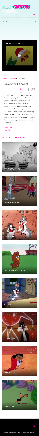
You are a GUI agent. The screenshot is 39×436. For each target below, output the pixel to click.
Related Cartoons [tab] (14, 137)
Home (5, 78)
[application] (19, 55)
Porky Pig (7, 130)
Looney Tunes (11, 78)
